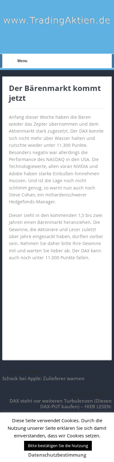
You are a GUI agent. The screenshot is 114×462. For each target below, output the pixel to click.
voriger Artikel (25, 371)
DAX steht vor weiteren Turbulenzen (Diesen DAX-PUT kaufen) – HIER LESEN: (61, 404)
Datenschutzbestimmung (57, 455)
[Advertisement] (57, 307)
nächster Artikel (86, 394)
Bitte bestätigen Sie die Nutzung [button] (58, 445)
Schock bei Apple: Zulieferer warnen (43, 378)
